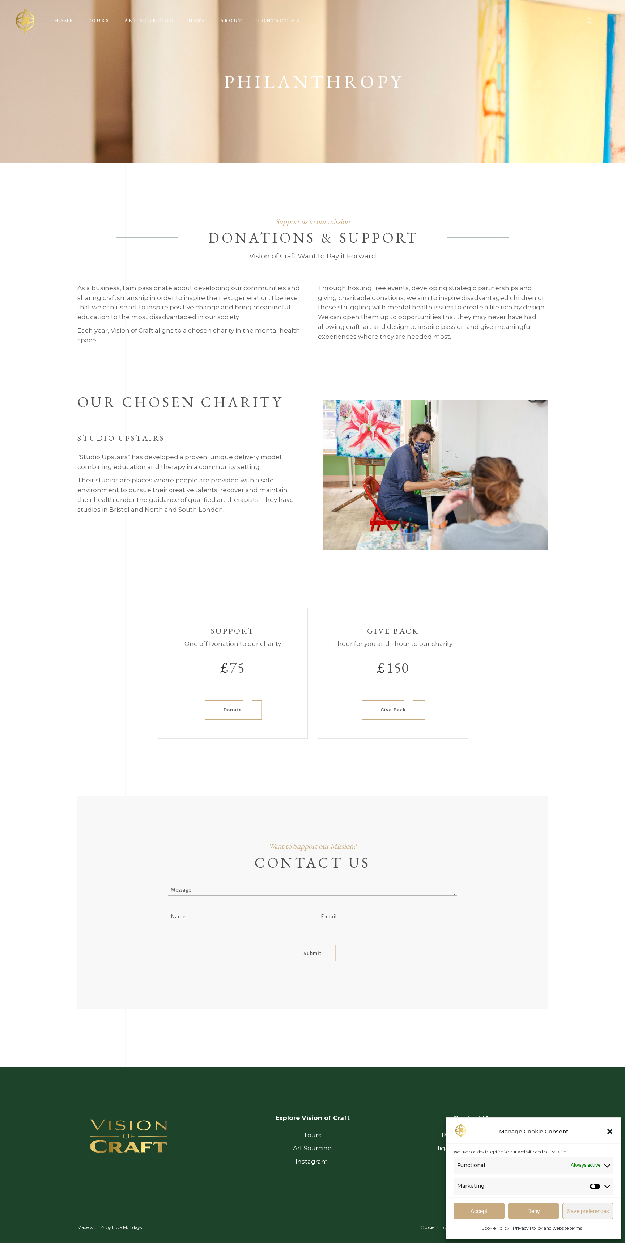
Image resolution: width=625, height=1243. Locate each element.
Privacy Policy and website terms (547, 1228)
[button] (609, 1131)
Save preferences (588, 1211)
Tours (312, 1135)
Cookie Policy (495, 1228)
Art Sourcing (312, 1148)
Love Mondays (127, 1227)
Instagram (312, 1161)
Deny (533, 1211)
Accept (479, 1211)
